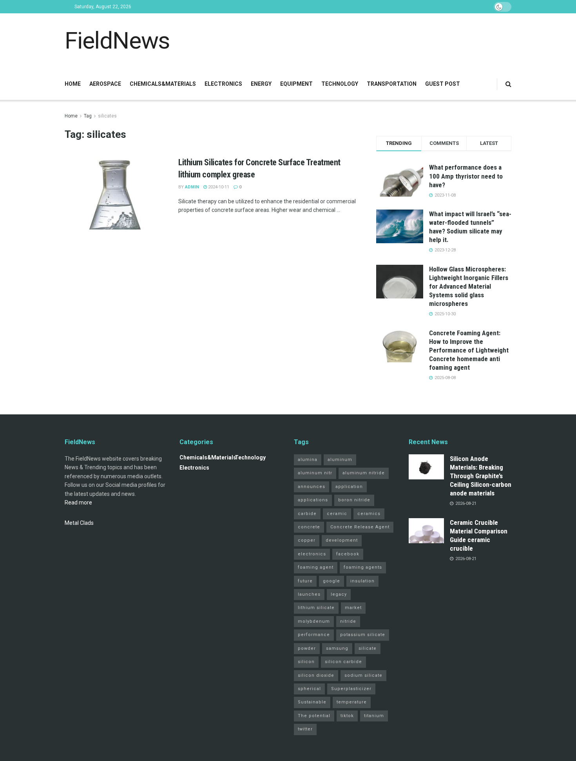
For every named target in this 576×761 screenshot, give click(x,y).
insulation (362, 581)
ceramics (368, 513)
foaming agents (363, 567)
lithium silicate (316, 607)
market (353, 607)
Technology (339, 84)
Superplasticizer (351, 688)
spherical (309, 688)
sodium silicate (363, 675)
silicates (107, 116)
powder (307, 648)
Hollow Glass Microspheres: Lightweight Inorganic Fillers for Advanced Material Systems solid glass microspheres (468, 286)
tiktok (347, 715)
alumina (307, 459)
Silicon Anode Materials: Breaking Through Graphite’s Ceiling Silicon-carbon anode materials (480, 476)
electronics (312, 554)
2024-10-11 (218, 187)
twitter (305, 729)
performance (314, 634)
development (342, 540)
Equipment (296, 84)
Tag (88, 116)
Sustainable (312, 702)
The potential (314, 715)
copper (306, 540)
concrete (309, 527)
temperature (352, 702)
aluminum (340, 459)
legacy (339, 594)
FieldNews (117, 40)
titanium (374, 715)
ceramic (337, 513)
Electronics (223, 84)
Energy (261, 84)
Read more (78, 502)
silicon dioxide (316, 675)
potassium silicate (362, 634)
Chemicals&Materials (163, 84)
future (305, 581)
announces (311, 486)
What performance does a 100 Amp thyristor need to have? (466, 175)
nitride (348, 621)
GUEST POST (442, 84)
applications (313, 500)
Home (73, 84)
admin (192, 187)
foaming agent (315, 567)
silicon (306, 661)
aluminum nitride (363, 472)
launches (309, 594)
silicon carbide (343, 661)
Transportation (392, 84)
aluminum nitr (315, 472)
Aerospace (105, 84)
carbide (307, 513)
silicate (368, 648)
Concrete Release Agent (359, 527)
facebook (347, 554)
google (331, 581)
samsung (337, 648)
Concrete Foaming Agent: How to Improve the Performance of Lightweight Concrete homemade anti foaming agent (469, 350)
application (349, 486)
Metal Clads (79, 523)
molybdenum (314, 621)
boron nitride (354, 500)
